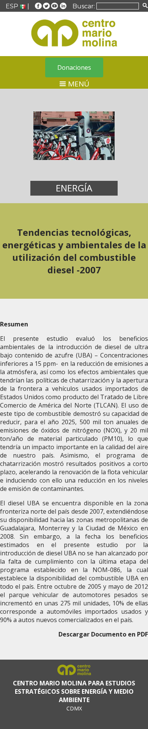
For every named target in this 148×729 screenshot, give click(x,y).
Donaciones (74, 67)
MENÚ (77, 84)
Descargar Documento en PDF (103, 634)
